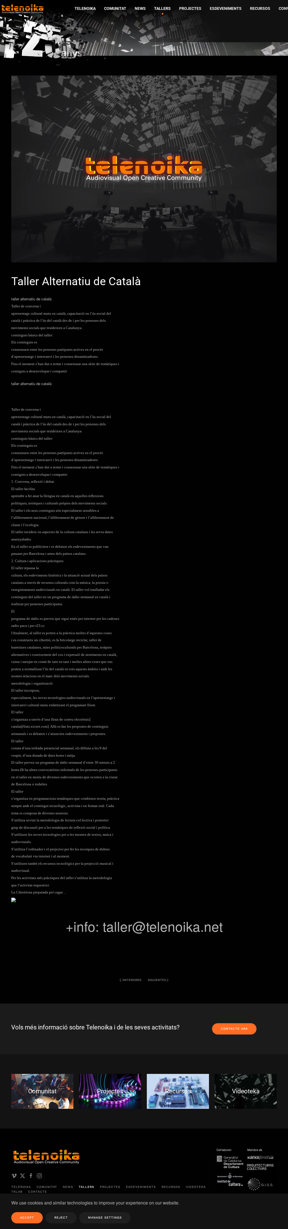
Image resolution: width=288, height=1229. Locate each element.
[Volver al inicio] (55, 35)
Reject (61, 1217)
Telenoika (21, 1187)
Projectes (110, 1187)
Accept (27, 1217)
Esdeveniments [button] (226, 8)
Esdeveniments (141, 1187)
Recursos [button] (260, 8)
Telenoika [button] (85, 8)
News (68, 1187)
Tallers (162, 8)
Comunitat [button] (115, 8)
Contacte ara (234, 1029)
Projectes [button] (190, 8)
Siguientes (157, 980)
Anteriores (131, 980)
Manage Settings (105, 1217)
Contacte (37, 1192)
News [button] (140, 8)
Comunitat (47, 1187)
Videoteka (196, 1187)
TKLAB (16, 1192)
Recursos (170, 1187)
